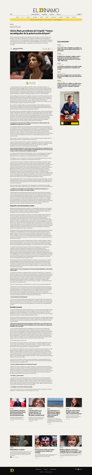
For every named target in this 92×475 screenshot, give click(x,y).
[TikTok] (81, 14)
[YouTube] (79, 14)
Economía (28, 17)
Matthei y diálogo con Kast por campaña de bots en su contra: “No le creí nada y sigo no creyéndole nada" (71, 451)
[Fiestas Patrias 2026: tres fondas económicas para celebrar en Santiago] (46, 441)
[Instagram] (80, 14)
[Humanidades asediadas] (21, 441)
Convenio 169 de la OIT (48, 19)
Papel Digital (44, 14)
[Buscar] (11, 14)
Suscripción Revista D (35, 14)
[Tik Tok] (81, 469)
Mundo (47, 17)
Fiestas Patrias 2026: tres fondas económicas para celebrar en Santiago (44, 451)
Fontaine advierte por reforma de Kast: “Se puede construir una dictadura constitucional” (37, 413)
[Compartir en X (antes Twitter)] (49, 49)
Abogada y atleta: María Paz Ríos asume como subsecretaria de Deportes (74, 412)
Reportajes (35, 17)
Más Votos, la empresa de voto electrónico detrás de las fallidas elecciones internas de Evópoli (69, 76)
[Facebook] (75, 469)
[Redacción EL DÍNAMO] (11, 49)
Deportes (61, 17)
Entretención (53, 17)
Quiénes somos (38, 469)
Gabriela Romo (31, 421)
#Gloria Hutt (17, 26)
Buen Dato (74, 17)
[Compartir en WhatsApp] (52, 49)
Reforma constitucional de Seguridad (36, 19)
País (22, 17)
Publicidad (41, 471)
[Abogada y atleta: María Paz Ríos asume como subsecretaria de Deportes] (74, 402)
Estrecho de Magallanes (58, 19)
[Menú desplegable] (10, 14)
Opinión (41, 17)
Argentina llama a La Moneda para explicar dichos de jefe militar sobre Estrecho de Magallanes (53, 414)
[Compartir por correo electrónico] (43, 49)
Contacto (45, 469)
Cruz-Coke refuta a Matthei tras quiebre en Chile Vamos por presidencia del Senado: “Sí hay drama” (69, 49)
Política (17, 17)
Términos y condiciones (48, 471)
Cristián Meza (12, 420)
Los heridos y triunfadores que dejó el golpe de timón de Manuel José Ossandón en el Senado (69, 67)
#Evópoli (12, 26)
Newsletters (52, 14)
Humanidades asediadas (17, 449)
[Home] (46, 10)
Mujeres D (59, 14)
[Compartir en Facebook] (46, 49)
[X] (76, 469)
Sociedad (67, 17)
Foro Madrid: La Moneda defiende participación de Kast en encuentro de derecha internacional (18, 413)
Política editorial (53, 469)
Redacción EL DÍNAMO (18, 48)
